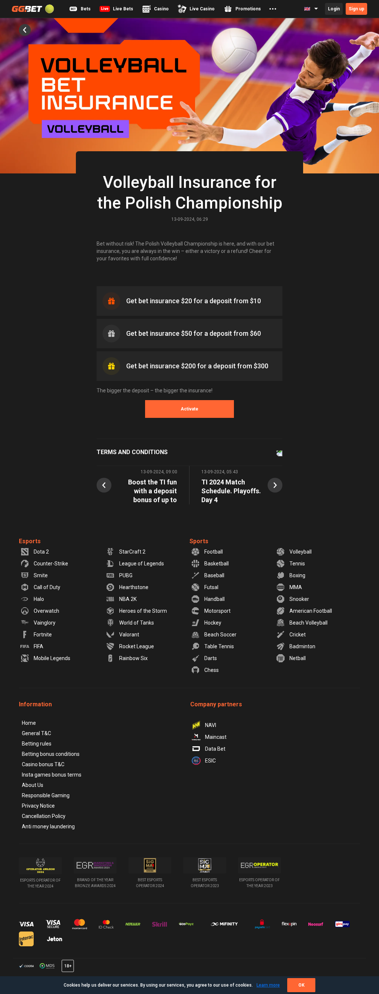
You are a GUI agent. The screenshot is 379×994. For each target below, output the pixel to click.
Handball (214, 599)
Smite (41, 575)
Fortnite (43, 635)
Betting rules (36, 744)
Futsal (211, 587)
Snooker (299, 599)
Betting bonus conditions (51, 754)
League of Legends (141, 564)
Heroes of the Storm (143, 611)
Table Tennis (219, 646)
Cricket (297, 635)
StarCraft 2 (132, 552)
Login (334, 8)
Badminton (302, 646)
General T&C (36, 733)
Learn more (268, 985)
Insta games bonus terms (51, 775)
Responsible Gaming (46, 795)
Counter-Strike (51, 564)
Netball (297, 658)
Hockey (212, 623)
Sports (199, 541)
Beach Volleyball (308, 623)
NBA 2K (128, 599)
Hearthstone (133, 587)
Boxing (297, 575)
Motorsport (217, 611)
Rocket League (136, 646)
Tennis (297, 564)
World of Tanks (136, 623)
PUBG (126, 575)
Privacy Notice (38, 806)
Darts (210, 658)
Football (213, 552)
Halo (39, 599)
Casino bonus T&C (43, 764)
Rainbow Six (133, 658)
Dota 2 (41, 552)
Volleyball (300, 552)
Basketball (216, 564)
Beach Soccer (220, 635)
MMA (295, 587)
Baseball (214, 575)
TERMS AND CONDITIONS (132, 452)
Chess (211, 670)
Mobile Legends (52, 658)
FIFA (38, 646)
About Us (32, 785)
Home (29, 723)
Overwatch (46, 611)
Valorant (129, 635)
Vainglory (45, 623)
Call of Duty (47, 587)
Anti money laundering (48, 826)
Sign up (356, 8)
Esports (30, 541)
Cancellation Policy (44, 816)
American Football (310, 611)
